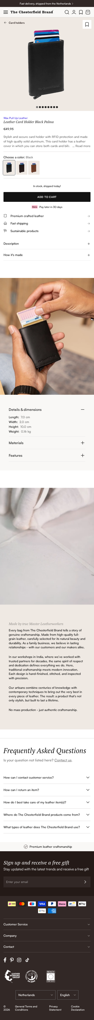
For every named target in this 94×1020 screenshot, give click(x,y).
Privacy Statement (55, 1008)
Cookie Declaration (78, 1008)
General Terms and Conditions (26, 1008)
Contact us (62, 760)
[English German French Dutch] (67, 995)
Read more (83, 146)
